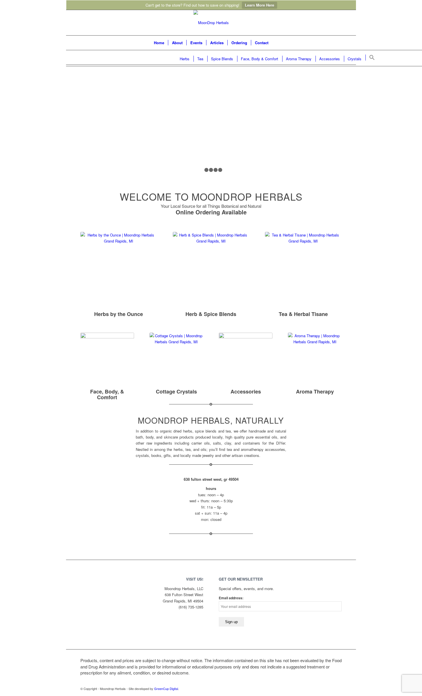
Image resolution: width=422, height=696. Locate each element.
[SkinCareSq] (107, 359)
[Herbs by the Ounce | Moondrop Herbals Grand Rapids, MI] (118, 270)
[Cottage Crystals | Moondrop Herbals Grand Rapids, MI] (176, 359)
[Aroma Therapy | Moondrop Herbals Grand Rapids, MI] (315, 359)
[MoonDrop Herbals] (211, 22)
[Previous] (93, 128)
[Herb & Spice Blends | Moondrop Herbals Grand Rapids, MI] (211, 270)
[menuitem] (159, 43)
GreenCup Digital (166, 688)
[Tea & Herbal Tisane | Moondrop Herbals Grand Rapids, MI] (303, 270)
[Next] (328, 128)
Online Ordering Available (211, 212)
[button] (371, 58)
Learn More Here (259, 5)
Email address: (231, 598)
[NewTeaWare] (245, 359)
